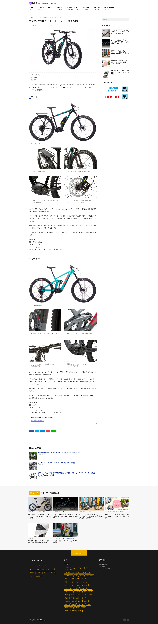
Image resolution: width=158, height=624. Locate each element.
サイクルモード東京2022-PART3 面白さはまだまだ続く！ (57, 463)
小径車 (43, 512)
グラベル (84, 578)
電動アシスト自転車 (118, 512)
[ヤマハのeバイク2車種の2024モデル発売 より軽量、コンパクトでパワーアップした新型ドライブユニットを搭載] (33, 476)
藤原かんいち (68, 607)
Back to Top (79, 553)
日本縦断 (67, 601)
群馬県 (74, 604)
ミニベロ (39, 512)
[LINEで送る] (53, 431)
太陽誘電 (38, 576)
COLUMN (86, 8)
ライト (89, 588)
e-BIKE (41, 8)
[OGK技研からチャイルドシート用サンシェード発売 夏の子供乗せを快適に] (106, 73)
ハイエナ (32, 572)
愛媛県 (66, 598)
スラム (43, 569)
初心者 (90, 591)
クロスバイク (91, 512)
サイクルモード (69, 585)
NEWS (50, 8)
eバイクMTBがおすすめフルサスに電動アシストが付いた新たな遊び (79, 568)
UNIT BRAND (109, 8)
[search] (128, 19)
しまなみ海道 (89, 575)
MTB (63, 512)
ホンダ (53, 572)
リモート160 (35, 79)
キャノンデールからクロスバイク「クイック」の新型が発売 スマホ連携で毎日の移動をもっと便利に (120, 52)
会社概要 (102, 566)
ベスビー (39, 572)
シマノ (31, 566)
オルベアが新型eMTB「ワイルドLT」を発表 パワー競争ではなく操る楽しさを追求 (120, 41)
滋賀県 (86, 601)
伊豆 (85, 591)
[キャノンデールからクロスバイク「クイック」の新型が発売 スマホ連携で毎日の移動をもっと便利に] (106, 53)
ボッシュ (46, 572)
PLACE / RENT (72, 8)
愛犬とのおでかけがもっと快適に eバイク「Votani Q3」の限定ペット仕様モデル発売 (120, 62)
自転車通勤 (81, 604)
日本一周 (84, 598)
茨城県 (88, 604)
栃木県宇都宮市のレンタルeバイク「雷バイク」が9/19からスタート (60, 452)
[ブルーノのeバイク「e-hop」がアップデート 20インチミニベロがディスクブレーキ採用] (106, 33)
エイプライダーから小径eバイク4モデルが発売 (65, 541)
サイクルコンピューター (82, 582)
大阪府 (78, 594)
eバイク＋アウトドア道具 (83, 572)
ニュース (40, 25)
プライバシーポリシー (106, 568)
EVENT (60, 8)
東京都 (74, 601)
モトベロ (82, 588)
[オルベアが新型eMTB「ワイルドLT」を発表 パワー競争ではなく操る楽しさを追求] (106, 43)
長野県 (83, 607)
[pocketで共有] (48, 431)
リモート (34, 77)
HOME (31, 8)
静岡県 (80, 611)
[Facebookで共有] (31, 431)
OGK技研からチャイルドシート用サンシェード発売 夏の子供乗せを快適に (120, 72)
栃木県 (80, 601)
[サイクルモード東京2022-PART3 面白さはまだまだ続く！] (33, 466)
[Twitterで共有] (37, 431)
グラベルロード (69, 582)
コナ (46, 25)
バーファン (50, 569)
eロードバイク (69, 575)
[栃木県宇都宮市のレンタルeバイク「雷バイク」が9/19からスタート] (33, 456)
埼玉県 (72, 594)
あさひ (82, 575)
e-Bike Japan (42, 620)
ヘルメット (68, 588)
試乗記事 (76, 607)
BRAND (97, 8)
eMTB (50, 25)
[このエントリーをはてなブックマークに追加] (42, 431)
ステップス (85, 585)
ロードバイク (68, 591)
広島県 (90, 594)
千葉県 (66, 594)
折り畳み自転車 (70, 538)
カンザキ (67, 578)
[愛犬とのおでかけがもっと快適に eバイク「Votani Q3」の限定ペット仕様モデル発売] (106, 63)
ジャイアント (39, 566)
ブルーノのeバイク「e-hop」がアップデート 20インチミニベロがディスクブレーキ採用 (120, 31)
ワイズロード (78, 591)
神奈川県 (67, 604)
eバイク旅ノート (69, 572)
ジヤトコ (47, 566)
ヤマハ (31, 576)
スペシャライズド (34, 569)
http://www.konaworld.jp (37, 420)
